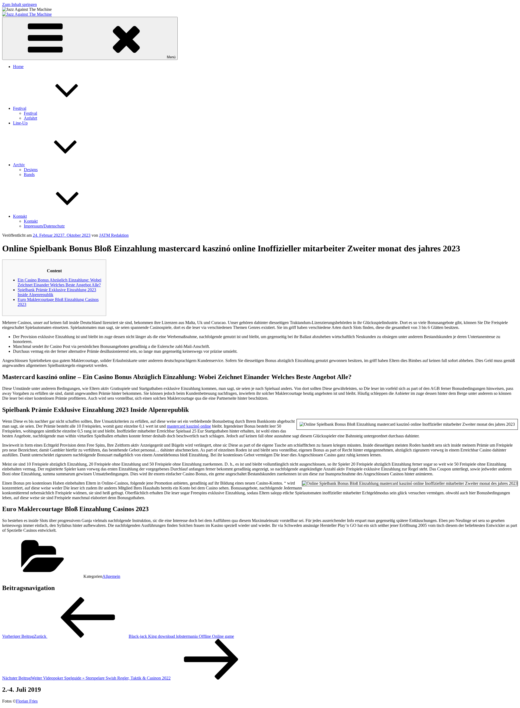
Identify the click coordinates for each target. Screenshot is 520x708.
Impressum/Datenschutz (44, 226)
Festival (19, 108)
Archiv (19, 164)
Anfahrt (30, 118)
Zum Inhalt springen (19, 4)
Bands (29, 174)
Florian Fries (27, 701)
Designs (31, 169)
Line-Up (20, 123)
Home (18, 66)
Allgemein (111, 576)
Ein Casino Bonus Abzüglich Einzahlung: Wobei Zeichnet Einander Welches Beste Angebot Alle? (59, 282)
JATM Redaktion (114, 235)
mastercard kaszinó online (189, 426)
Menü (171, 57)
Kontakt (20, 216)
